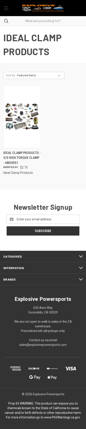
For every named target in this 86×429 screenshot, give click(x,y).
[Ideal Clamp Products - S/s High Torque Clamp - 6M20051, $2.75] (22, 116)
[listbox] (39, 75)
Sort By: (11, 75)
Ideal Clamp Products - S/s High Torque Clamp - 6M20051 (22, 158)
